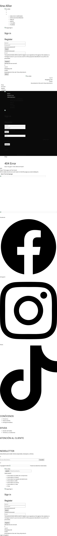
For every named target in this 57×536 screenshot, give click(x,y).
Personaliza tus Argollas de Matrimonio (17, 479)
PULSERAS (12, 25)
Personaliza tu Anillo (12, 481)
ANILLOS (12, 19)
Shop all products (21, 72)
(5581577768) (8, 445)
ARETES (12, 21)
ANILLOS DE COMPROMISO (16, 16)
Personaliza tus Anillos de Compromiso (17, 475)
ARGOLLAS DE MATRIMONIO (16, 18)
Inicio (6, 166)
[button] (28, 67)
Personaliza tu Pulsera (13, 477)
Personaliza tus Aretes (13, 482)
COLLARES (12, 23)
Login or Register (4, 535)
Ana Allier (6, 5)
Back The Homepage (7, 174)
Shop (8, 486)
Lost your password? (10, 47)
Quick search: (8, 473)
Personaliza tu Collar (12, 484)
